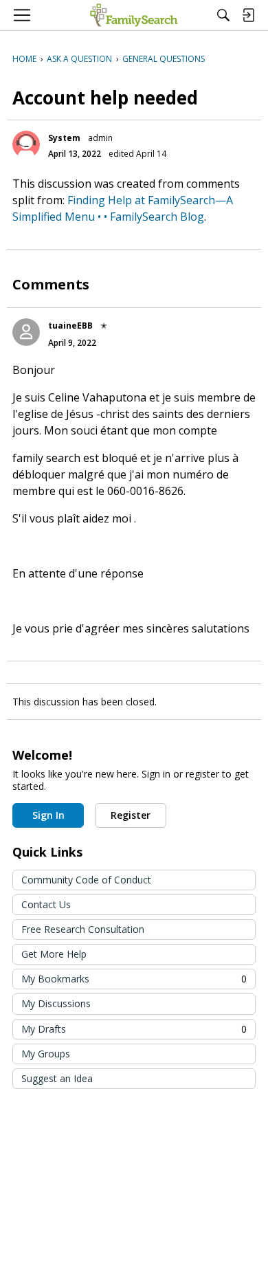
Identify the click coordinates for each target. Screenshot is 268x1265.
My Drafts (134, 1028)
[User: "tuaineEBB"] (26, 332)
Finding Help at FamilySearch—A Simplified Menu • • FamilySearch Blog (122, 208)
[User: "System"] (26, 144)
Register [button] (130, 815)
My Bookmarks (134, 978)
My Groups (45, 1053)
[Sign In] (248, 15)
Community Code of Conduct (86, 879)
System (64, 138)
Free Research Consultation (82, 929)
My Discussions (56, 1003)
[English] (133, 15)
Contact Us (46, 904)
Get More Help (54, 953)
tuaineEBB (70, 325)
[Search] (223, 15)
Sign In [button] (48, 815)
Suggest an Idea (57, 1078)
